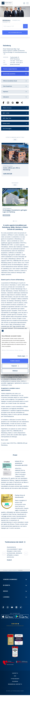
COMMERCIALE (16, 20)
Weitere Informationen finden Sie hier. (12, 350)
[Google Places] (13, 102)
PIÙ (15, 139)
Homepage (5, 576)
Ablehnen (15, 370)
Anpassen (14, 365)
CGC (15, 681)
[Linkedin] (16, 613)
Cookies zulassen (15, 360)
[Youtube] (17, 102)
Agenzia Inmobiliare (13, 576)
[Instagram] (8, 102)
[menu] (27, 3)
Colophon (15, 687)
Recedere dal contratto (15, 690)
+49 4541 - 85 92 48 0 (16, 60)
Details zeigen (21, 356)
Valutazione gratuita (15, 32)
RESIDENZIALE (6, 20)
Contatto (15, 679)
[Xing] (22, 102)
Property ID (6, 22)
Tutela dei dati (15, 684)
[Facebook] (3, 102)
